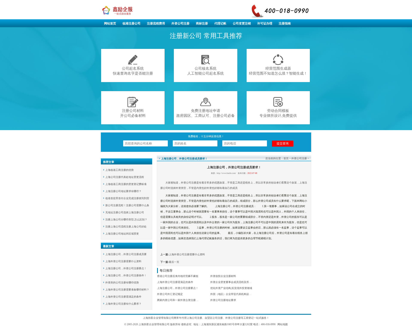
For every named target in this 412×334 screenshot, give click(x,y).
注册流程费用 (156, 23)
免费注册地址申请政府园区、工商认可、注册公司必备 (205, 107)
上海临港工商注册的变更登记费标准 (126, 184)
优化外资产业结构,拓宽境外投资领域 (231, 288)
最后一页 (174, 261)
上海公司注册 (194, 317)
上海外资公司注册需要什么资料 (123, 261)
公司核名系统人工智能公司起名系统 (205, 64)
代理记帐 (220, 23)
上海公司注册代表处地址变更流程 (124, 177)
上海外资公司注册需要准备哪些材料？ (127, 289)
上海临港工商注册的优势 (119, 170)
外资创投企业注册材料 (223, 276)
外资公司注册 (180, 23)
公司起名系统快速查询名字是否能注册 (133, 64)
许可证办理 (264, 23)
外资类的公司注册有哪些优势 (122, 282)
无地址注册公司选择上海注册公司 (124, 212)
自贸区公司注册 (214, 317)
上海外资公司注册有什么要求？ (123, 303)
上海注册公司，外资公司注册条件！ (126, 275)
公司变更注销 (242, 23)
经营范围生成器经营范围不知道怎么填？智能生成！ (278, 64)
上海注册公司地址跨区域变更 (122, 233)
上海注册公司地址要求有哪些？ (123, 191)
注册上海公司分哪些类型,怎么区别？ (126, 219)
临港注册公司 (132, 23)
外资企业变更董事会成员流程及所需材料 (233, 282)
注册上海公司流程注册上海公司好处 (126, 226)
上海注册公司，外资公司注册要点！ (126, 268)
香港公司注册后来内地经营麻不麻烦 (177, 276)
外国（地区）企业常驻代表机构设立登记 (233, 294)
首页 (286, 158)
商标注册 (202, 23)
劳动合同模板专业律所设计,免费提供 (278, 107)
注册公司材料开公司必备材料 (133, 107)
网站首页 (110, 23)
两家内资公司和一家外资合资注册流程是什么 (183, 300)
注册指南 (285, 23)
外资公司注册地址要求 (223, 300)
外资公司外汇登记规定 (170, 294)
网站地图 (282, 324)
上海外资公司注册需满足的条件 (123, 296)
